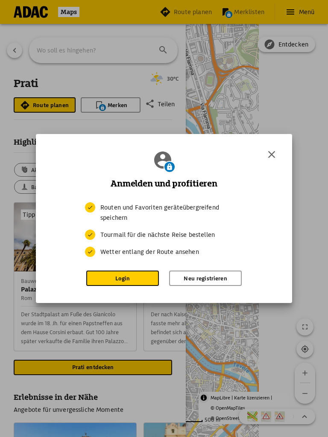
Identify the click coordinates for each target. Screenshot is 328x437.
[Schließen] (271, 154)
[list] (164, 229)
